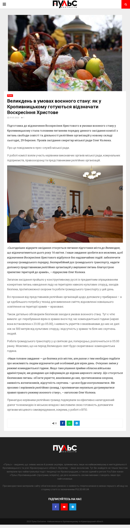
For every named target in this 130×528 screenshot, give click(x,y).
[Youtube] (64, 506)
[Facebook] (55, 506)
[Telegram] (72, 506)
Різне (10, 95)
